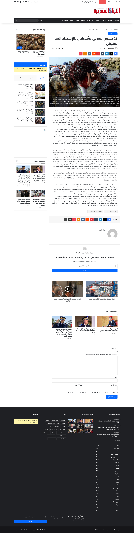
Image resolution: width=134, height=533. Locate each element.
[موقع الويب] (104, 233)
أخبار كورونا (116, 459)
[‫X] (111, 53)
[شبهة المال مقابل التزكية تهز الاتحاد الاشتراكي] (72, 426)
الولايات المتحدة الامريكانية (53, 423)
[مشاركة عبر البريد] (70, 219)
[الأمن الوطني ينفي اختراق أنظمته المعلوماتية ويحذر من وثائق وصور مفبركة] (85, 321)
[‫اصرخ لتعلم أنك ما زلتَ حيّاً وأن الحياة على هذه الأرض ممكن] (40, 120)
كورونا (46, 429)
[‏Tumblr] (102, 53)
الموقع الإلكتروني (79, 385)
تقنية (118, 476)
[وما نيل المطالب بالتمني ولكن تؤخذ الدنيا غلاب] (40, 112)
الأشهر (42, 78)
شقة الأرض (62, 429)
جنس (50, 426)
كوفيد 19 (54, 432)
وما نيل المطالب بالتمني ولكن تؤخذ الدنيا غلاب (25, 111)
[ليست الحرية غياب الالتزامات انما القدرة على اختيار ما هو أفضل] (40, 95)
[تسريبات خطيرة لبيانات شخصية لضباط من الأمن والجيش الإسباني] (23, 193)
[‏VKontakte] (89, 53)
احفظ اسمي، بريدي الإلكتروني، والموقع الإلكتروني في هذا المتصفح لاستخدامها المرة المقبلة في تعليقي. (90, 392)
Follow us (35, 414)
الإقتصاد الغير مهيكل (95, 211)
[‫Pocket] (80, 53)
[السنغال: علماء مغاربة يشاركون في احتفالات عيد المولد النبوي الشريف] (38, 193)
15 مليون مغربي (110, 211)
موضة (117, 510)
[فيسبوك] (116, 53)
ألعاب (116, 451)
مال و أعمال (116, 502)
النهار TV (117, 473)
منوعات (117, 504)
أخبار (109, 29)
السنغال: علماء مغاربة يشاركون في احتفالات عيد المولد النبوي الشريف (39, 202)
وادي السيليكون (52, 438)
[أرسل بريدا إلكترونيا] (108, 48)
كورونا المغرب (61, 432)
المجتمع (117, 471)
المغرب (63, 423)
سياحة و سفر (114, 454)
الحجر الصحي (55, 420)
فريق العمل (32, 529)
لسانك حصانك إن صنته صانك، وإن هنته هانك (25, 86)
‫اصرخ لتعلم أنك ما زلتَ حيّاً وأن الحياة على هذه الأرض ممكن (25, 119)
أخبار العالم (116, 448)
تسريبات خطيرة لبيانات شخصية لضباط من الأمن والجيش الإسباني (23, 201)
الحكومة (47, 420)
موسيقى (117, 507)
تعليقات (19, 78)
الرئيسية (117, 20)
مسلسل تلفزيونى (61, 435)
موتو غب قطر (51, 435)
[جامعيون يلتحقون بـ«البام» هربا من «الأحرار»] (89, 431)
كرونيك (117, 499)
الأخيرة (31, 78)
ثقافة (77, 20)
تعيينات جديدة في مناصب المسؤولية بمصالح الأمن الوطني (109, 330)
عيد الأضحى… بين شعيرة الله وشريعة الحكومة (31, 53)
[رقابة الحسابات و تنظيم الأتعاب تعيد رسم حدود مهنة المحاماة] (72, 431)
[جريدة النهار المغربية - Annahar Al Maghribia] (106, 10)
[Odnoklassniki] (85, 53)
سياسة (104, 20)
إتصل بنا (26, 529)
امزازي (63, 426)
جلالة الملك (56, 426)
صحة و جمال (114, 457)
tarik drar (111, 48)
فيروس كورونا (53, 429)
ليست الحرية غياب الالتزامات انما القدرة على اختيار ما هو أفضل (25, 95)
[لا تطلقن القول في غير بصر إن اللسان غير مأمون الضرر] (40, 104)
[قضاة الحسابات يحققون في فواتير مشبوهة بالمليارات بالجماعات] (81, 431)
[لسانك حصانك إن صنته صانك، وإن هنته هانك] (40, 87)
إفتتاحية (110, 20)
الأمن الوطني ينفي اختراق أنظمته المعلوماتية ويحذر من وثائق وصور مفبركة (85, 331)
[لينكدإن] (107, 53)
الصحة (83, 20)
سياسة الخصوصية (18, 529)
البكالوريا (63, 420)
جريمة (117, 482)
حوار (118, 485)
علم (118, 496)
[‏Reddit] (94, 53)
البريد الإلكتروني (113, 385)
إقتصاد (97, 20)
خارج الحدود (90, 20)
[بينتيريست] (98, 53)
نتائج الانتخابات (61, 438)
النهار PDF (65, 20)
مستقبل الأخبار (45, 432)
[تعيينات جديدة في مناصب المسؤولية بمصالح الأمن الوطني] (107, 321)
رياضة (71, 20)
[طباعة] (65, 219)
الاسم (116, 377)
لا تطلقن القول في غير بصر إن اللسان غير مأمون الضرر (25, 103)
